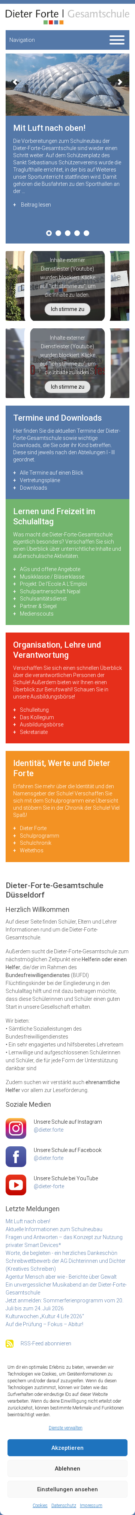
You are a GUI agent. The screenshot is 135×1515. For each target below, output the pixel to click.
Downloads (33, 488)
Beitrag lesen (36, 205)
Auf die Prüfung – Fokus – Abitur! (44, 1324)
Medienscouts (37, 614)
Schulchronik (35, 843)
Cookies (40, 1505)
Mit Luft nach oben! (28, 1221)
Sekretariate (34, 732)
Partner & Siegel (38, 606)
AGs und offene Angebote (50, 569)
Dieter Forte (33, 828)
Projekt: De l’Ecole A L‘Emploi (53, 584)
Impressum (91, 1505)
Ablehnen (67, 1468)
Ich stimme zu (67, 309)
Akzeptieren (67, 1448)
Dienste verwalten (65, 1428)
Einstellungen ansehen (67, 1489)
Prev (15, 82)
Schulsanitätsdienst (43, 599)
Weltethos (32, 850)
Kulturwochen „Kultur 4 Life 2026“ (45, 1316)
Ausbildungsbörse (41, 725)
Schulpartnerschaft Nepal (50, 591)
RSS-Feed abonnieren (46, 1343)
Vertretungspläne (40, 480)
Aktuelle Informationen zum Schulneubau (54, 1229)
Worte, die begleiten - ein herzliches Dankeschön (61, 1253)
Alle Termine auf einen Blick (51, 473)
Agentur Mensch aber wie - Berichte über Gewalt (61, 1277)
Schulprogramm (39, 836)
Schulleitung (34, 710)
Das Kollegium (37, 717)
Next (120, 82)
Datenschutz (63, 1505)
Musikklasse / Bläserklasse (52, 577)
